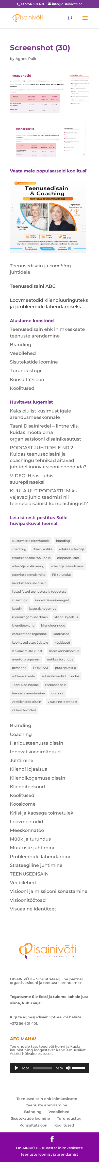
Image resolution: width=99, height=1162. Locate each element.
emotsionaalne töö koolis (31, 558)
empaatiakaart (68, 558)
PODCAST (40, 668)
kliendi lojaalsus (66, 617)
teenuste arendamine (28, 693)
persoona (19, 668)
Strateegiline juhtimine (36, 865)
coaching (19, 549)
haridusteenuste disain (29, 583)
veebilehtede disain (26, 702)
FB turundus (61, 575)
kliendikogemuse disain (30, 617)
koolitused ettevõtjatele (30, 642)
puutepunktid (65, 668)
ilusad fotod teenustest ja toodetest (39, 591)
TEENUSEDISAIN (29, 874)
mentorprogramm (26, 659)
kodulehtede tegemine (29, 634)
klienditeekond (23, 625)
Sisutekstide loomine (34, 362)
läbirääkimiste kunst (27, 651)
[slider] (79, 1067)
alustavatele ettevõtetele (31, 541)
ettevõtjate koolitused (67, 566)
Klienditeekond (27, 787)
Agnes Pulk (25, 58)
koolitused (61, 634)
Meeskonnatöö (27, 830)
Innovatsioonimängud (35, 752)
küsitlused (62, 642)
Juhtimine (21, 760)
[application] (49, 1068)
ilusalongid (20, 600)
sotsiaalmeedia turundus (60, 676)
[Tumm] (68, 1068)
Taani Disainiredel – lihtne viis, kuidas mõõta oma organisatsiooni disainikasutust (45, 432)
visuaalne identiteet (62, 702)
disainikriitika (43, 549)
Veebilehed (23, 353)
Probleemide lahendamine (41, 856)
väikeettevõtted (24, 710)
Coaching (21, 734)
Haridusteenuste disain (36, 743)
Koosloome (23, 804)
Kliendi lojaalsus (28, 769)
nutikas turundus (60, 659)
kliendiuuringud (53, 625)
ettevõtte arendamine (28, 575)
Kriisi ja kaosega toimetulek (41, 813)
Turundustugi (25, 370)
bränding (63, 541)
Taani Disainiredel (25, 685)
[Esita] (16, 1068)
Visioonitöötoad (28, 900)
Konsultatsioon (27, 379)
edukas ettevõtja (72, 549)
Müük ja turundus (30, 839)
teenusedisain (55, 685)
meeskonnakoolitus (64, 651)
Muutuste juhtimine (33, 848)
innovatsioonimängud (52, 600)
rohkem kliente (23, 676)
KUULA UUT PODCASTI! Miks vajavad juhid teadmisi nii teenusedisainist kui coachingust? (49, 497)
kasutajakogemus (42, 608)
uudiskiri (57, 693)
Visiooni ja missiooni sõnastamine (48, 891)
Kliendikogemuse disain (37, 778)
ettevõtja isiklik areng (28, 566)
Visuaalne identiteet (33, 909)
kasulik (17, 608)
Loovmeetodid (26, 821)
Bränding (20, 344)
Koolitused (22, 388)
